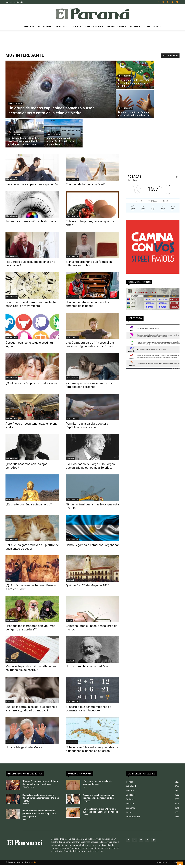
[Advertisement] (92, 39)
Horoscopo (175, 369)
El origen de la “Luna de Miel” (85, 184)
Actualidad (44, 26)
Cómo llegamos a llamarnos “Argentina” (92, 545)
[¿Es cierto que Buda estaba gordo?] (32, 487)
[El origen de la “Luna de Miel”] (92, 167)
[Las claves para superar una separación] (32, 167)
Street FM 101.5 (152, 26)
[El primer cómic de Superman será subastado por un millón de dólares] (135, 75)
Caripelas (59, 26)
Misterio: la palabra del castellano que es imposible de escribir (31, 668)
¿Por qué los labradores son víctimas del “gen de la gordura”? (30, 627)
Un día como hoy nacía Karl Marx (88, 666)
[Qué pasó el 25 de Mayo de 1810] (92, 568)
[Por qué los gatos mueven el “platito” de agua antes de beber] (32, 528)
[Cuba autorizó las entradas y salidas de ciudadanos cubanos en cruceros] (92, 730)
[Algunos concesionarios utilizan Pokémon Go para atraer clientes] (63, 133)
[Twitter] (177, 2)
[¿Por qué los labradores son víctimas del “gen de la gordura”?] (32, 609)
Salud (85, 787)
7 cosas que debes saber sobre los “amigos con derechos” (89, 385)
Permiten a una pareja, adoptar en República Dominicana (88, 425)
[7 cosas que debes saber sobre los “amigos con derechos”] (92, 366)
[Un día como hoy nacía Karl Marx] (92, 649)
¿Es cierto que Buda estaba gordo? (28, 504)
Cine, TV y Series (28, 787)
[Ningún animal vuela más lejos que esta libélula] (92, 487)
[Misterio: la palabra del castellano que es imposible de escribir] (32, 649)
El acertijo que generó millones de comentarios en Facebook (88, 708)
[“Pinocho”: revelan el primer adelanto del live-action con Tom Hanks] (13, 785)
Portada (29, 26)
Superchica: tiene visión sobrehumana (30, 221)
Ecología (69, 620)
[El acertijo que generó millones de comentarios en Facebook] (92, 690)
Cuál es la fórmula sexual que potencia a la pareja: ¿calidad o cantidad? (31, 708)
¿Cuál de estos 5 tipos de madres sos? (31, 383)
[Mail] (167, 2)
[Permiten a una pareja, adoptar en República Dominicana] (92, 407)
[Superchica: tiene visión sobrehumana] (32, 204)
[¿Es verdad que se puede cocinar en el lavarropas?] (32, 245)
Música (8, 580)
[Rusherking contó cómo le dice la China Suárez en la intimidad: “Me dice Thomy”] (13, 799)
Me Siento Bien (115, 26)
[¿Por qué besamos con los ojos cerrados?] (32, 447)
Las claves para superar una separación (31, 184)
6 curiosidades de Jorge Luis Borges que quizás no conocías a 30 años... (90, 465)
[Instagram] (163, 2)
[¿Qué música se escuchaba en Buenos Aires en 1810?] (32, 568)
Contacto (175, 862)
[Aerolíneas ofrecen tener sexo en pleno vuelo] (32, 407)
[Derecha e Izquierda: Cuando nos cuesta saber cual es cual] (135, 104)
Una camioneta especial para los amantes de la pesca (87, 304)
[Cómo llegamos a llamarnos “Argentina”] (92, 528)
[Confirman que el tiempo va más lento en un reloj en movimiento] (32, 285)
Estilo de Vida (93, 26)
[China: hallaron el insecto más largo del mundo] (92, 609)
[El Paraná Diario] (92, 14)
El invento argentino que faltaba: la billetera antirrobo (89, 263)
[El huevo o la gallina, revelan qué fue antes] (92, 204)
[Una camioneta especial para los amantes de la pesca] (92, 285)
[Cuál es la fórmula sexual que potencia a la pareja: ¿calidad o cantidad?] (32, 690)
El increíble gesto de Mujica (23, 747)
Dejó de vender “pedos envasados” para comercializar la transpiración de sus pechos (39, 814)
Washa (33, 862)
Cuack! (75, 26)
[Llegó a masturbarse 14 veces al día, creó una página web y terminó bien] (92, 326)
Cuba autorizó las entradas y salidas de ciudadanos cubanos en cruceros (92, 749)
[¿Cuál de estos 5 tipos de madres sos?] (32, 366)
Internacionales (72, 742)
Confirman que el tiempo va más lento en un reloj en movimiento (30, 304)
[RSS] (172, 2)
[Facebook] (158, 2)
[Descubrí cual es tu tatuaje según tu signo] (32, 326)
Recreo (134, 26)
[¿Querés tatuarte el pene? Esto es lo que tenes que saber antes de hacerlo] (73, 812)
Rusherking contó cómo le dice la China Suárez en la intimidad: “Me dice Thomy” (40, 798)
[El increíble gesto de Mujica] (32, 730)
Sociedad (86, 815)
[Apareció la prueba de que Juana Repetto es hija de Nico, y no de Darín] (73, 799)
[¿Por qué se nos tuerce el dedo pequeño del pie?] (73, 785)
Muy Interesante (15, 103)
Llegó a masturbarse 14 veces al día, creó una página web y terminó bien (90, 344)
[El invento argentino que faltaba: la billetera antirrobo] (92, 245)
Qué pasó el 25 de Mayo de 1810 (88, 585)
